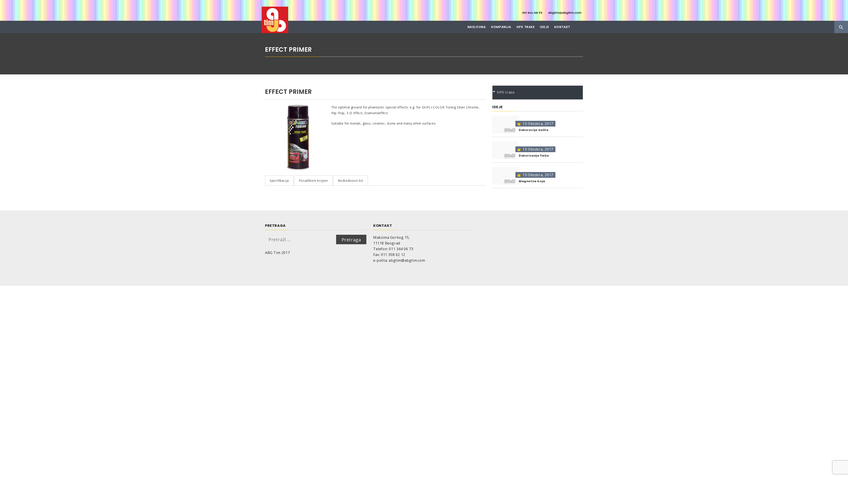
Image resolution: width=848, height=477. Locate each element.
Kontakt (562, 27)
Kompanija (501, 27)
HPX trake (525, 27)
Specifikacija (279, 180)
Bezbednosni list (350, 180)
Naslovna (477, 27)
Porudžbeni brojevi (313, 180)
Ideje (544, 27)
